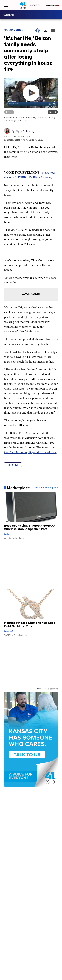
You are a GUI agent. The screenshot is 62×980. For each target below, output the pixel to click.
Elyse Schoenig (25, 131)
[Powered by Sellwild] (53, 688)
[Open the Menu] (6, 5)
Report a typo (13, 464)
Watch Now (52, 5)
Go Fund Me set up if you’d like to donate (30, 452)
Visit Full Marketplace (46, 488)
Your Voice (13, 30)
